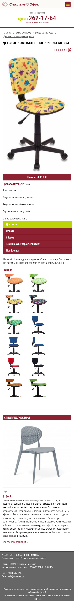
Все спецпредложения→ (15, 541)
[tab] (37, 224)
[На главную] (30, 4)
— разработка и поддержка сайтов (24, 558)
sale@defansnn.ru (16, 576)
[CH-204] (14, 283)
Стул (5, 491)
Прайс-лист (60, 50)
